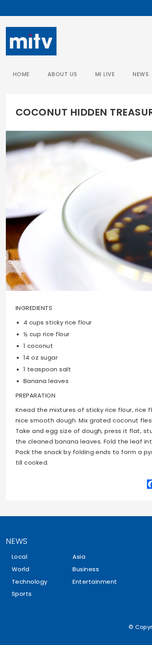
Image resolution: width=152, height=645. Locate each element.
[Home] (31, 41)
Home (21, 74)
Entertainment (94, 581)
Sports (22, 594)
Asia (78, 556)
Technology (30, 581)
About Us (62, 74)
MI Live (105, 74)
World (20, 569)
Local (19, 556)
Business (85, 569)
